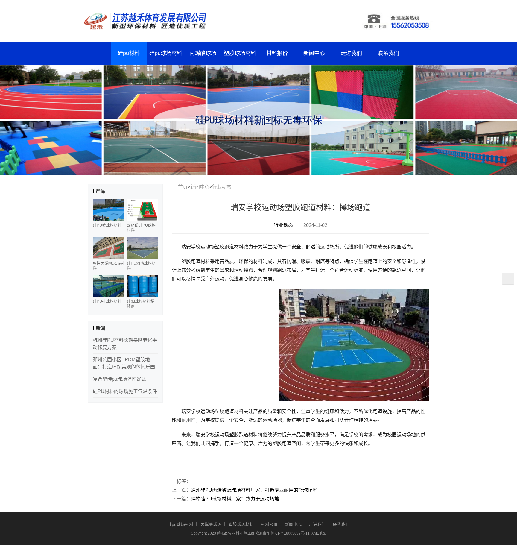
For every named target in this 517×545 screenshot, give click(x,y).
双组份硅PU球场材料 (141, 227)
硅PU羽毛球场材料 (141, 265)
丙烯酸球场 (202, 53)
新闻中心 (314, 53)
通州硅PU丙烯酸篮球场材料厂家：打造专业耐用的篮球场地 (254, 490)
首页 (183, 186)
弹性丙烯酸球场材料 (108, 265)
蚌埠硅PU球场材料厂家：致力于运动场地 (235, 498)
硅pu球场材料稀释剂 (140, 303)
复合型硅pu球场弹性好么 (119, 379)
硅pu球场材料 (165, 53)
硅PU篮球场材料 (107, 225)
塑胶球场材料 (240, 53)
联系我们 (388, 53)
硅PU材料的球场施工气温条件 (125, 391)
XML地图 (318, 533)
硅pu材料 (129, 53)
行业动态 (221, 186)
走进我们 (351, 53)
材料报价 (277, 53)
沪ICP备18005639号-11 (290, 533)
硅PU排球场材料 (107, 301)
